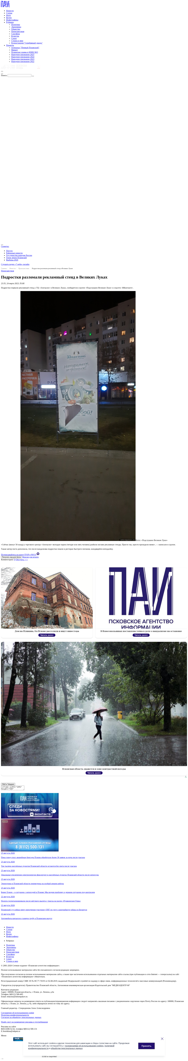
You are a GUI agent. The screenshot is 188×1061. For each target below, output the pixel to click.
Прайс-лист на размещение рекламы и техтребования (24, 1022)
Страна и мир (17, 41)
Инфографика (12, 20)
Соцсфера (15, 34)
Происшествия (17, 31)
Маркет (14, 50)
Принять (146, 1045)
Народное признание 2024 (22, 57)
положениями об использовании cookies (84, 1046)
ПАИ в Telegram (8, 784)
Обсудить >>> (22, 560)
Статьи (9, 13)
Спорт (14, 38)
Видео (9, 18)
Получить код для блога (11, 557)
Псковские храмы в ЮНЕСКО (24, 52)
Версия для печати (30, 557)
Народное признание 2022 (22, 61)
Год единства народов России (19, 255)
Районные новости (14, 253)
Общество (15, 29)
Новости (10, 11)
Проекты (10, 45)
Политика (15, 24)
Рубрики (10, 22)
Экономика (16, 27)
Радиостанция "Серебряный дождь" (27, 43)
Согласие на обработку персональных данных (21, 1017)
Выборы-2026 (12, 260)
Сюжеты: (5, 246)
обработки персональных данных (67, 1048)
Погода (9, 251)
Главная (4, 268)
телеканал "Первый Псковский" (25, 48)
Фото (8, 15)
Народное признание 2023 (22, 59)
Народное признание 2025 (22, 54)
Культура (15, 36)
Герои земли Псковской (16, 258)
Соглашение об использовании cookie (17, 1013)
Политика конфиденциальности (15, 1015)
